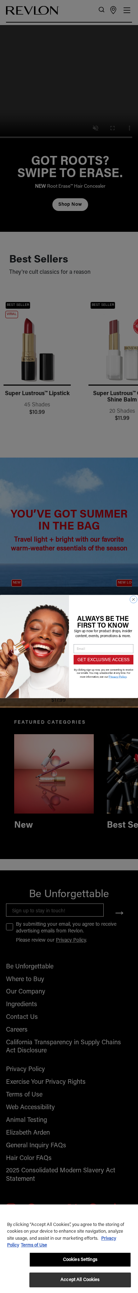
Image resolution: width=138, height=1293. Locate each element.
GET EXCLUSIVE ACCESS (103, 659)
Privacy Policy (118, 676)
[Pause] (128, 223)
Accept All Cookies (80, 1279)
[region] (69, 1248)
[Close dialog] (134, 599)
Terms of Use (34, 1245)
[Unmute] (116, 223)
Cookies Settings (80, 1259)
